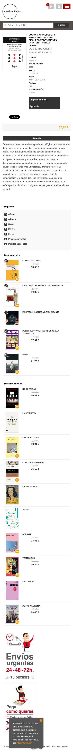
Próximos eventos (17, 239)
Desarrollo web (36, 749)
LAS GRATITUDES (30, 438)
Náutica (12, 219)
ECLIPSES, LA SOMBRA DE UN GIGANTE (40, 312)
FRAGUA (32, 61)
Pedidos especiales (17, 244)
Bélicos (12, 214)
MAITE (25, 355)
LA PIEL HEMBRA (30, 486)
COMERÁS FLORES (31, 261)
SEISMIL (26, 509)
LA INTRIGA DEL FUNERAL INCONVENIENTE (42, 286)
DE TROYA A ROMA (31, 606)
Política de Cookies (60, 746)
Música (11, 229)
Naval (11, 224)
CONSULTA (34, 73)
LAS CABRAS (28, 582)
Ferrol (11, 234)
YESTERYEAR (28, 558)
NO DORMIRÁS (29, 389)
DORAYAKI (27, 534)
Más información (24, 743)
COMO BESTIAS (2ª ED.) (33, 462)
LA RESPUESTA (29, 413)
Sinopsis (36, 138)
